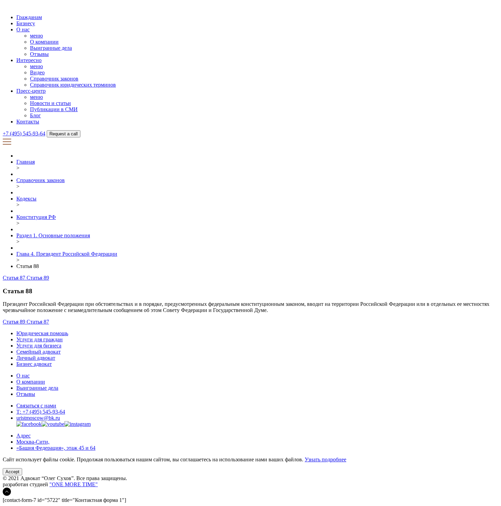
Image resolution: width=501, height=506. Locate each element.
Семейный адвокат (38, 352)
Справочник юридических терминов (73, 85)
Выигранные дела (51, 48)
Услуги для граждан (39, 339)
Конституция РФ (36, 217)
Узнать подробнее (325, 459)
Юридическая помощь (42, 333)
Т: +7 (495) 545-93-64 (40, 412)
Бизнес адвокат (34, 364)
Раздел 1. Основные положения (53, 235)
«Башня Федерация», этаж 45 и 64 (55, 448)
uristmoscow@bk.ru (38, 418)
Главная (25, 162)
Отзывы (39, 54)
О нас (23, 29)
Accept (12, 471)
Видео (37, 72)
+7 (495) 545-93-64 (24, 133)
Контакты (27, 121)
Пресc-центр (31, 91)
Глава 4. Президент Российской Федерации (66, 254)
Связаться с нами (36, 405)
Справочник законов (54, 78)
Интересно (29, 60)
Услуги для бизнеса (38, 345)
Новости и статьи (50, 103)
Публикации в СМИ (54, 109)
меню (36, 36)
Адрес (23, 435)
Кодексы (26, 199)
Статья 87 (15, 278)
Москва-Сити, (32, 442)
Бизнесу (25, 23)
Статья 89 (38, 278)
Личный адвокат (35, 358)
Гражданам (29, 17)
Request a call (63, 133)
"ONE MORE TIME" (73, 484)
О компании (44, 42)
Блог (35, 115)
